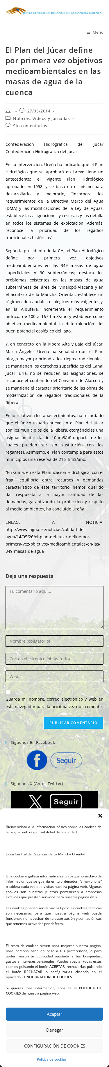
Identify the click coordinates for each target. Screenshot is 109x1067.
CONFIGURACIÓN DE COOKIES (54, 1046)
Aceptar (54, 1014)
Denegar (54, 1030)
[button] (100, 816)
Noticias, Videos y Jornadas (41, 118)
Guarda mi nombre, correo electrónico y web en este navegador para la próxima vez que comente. (55, 702)
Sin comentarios (30, 125)
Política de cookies (52, 1059)
